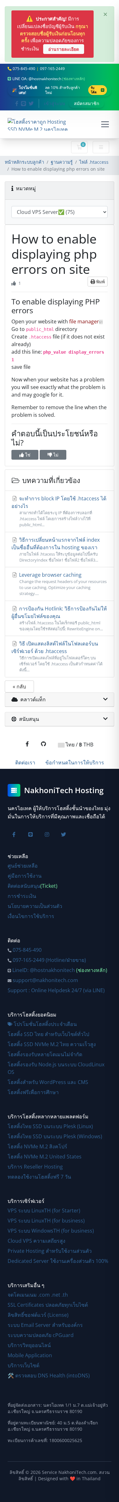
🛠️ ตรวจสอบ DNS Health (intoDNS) (49, 1375)
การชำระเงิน (22, 895)
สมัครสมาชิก (86, 103)
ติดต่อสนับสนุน (32, 885)
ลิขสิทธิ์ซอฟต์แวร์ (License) (38, 1314)
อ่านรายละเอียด (63, 49)
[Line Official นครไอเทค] (23, 103)
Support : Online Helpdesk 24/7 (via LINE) (56, 990)
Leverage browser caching (62, 583)
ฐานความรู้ (62, 162)
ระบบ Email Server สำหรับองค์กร (45, 1325)
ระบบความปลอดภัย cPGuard (41, 1335)
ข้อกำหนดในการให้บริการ (74, 762)
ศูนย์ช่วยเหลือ (23, 865)
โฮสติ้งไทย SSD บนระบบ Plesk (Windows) (55, 1136)
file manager (86, 321)
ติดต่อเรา (25, 762)
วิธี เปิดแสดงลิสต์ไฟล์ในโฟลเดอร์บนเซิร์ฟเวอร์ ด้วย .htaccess (56, 656)
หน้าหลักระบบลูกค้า (24, 162)
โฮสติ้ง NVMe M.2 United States (45, 1156)
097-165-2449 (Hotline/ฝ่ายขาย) (49, 960)
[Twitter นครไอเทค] (31, 103)
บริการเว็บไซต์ (23, 1365)
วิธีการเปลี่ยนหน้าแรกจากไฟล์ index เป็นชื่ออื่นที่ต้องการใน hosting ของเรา (55, 549)
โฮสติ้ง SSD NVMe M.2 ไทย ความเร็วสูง (52, 1044)
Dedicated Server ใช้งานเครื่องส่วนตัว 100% (58, 1261)
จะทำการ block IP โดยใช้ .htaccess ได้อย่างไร (58, 511)
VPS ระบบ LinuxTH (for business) (46, 1220)
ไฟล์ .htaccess (94, 162)
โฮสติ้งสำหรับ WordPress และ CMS (48, 1082)
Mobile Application (30, 1355)
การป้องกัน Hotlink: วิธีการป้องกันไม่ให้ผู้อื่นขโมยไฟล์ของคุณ (59, 618)
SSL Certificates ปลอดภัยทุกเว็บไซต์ (48, 1304)
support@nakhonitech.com (45, 980)
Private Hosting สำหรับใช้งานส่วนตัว (50, 1250)
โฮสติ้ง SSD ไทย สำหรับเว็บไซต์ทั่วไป (48, 1034)
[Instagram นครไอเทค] (47, 834)
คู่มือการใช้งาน (25, 875)
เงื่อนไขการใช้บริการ (31, 916)
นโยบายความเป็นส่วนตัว (35, 906)
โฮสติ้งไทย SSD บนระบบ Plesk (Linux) (50, 1126)
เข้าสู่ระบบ (54, 103)
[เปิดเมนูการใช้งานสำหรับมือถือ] (105, 124)
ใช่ (27, 455)
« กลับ (19, 686)
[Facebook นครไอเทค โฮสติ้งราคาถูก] (16, 103)
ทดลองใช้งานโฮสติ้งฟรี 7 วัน (39, 1176)
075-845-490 (27, 949)
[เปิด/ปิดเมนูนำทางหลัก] (101, 147)
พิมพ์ (100, 282)
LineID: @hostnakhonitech (59, 970)
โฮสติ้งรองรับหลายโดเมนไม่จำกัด (45, 1054)
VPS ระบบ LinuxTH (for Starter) (44, 1210)
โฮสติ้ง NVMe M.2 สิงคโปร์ (37, 1146)
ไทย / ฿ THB (78, 744)
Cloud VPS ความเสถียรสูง (36, 1240)
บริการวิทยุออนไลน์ (29, 1345)
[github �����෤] (43, 744)
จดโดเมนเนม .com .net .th (38, 1294)
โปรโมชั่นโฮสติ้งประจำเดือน (45, 1024)
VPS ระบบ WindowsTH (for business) (51, 1230)
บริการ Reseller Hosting (35, 1166)
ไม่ (55, 455)
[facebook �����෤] (27, 744)
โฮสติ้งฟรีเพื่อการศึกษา (33, 1092)
